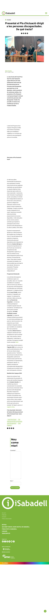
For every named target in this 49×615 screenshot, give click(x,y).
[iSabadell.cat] (7, 15)
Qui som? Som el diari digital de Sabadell (16, 527)
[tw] (5, 542)
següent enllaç (11, 407)
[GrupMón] (24, 563)
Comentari (13, 450)
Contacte (4, 516)
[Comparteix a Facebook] (23, 33)
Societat (9, 19)
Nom (11, 481)
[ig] (7, 542)
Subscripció (6, 533)
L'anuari (4, 531)
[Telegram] (9, 542)
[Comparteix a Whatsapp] (25, 33)
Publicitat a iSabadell (9, 529)
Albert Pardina (8, 71)
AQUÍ (17, 342)
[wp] (14, 542)
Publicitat (4, 514)
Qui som (4, 513)
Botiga (4, 524)
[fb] (3, 542)
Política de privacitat (6, 518)
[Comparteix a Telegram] (27, 33)
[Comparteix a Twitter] (21, 33)
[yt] (12, 542)
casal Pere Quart (12, 419)
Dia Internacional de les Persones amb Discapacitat (14, 421)
